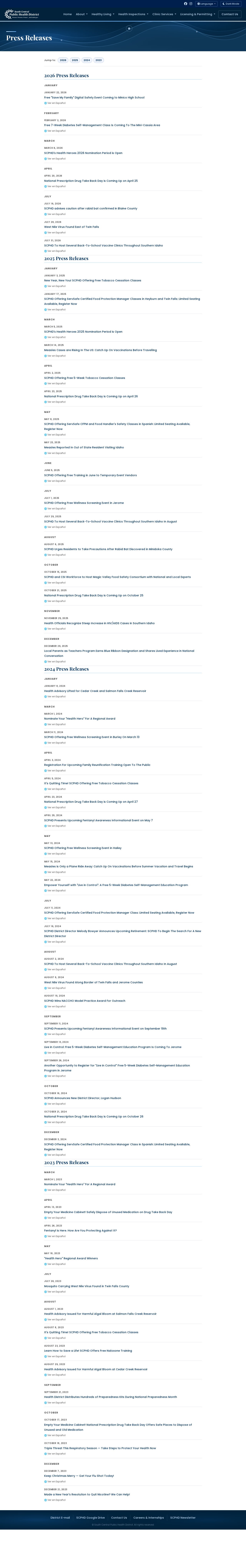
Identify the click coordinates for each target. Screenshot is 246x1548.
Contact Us (230, 14)
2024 (87, 60)
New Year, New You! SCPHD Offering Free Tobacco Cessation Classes (92, 280)
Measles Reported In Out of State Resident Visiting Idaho (84, 447)
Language (207, 3)
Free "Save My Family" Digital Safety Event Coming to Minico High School (94, 97)
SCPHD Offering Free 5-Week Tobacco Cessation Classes (84, 378)
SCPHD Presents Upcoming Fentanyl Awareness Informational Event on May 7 (98, 820)
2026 (63, 60)
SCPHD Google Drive (90, 1518)
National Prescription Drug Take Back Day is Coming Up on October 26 (93, 1116)
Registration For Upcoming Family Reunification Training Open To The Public (97, 765)
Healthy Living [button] (102, 14)
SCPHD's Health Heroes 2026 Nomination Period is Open (83, 153)
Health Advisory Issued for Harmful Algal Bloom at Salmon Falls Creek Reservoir (100, 1314)
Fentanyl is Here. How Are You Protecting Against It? (80, 1230)
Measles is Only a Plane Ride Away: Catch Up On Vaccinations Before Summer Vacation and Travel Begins (118, 866)
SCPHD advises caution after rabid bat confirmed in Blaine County (90, 208)
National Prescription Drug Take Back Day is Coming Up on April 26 (91, 396)
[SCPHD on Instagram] (190, 3)
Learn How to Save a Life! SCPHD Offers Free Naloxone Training (88, 1351)
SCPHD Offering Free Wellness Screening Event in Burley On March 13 (92, 737)
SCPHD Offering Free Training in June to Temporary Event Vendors (90, 475)
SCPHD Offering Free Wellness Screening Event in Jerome (84, 503)
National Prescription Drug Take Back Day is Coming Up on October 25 (93, 595)
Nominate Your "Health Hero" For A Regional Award (79, 719)
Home (67, 14)
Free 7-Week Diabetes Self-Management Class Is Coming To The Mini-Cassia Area (102, 125)
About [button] (81, 14)
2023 (99, 60)
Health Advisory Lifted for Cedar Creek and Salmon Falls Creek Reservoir (95, 691)
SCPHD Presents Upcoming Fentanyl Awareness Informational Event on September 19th (105, 1029)
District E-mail (60, 1518)
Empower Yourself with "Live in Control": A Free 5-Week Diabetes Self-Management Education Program (116, 885)
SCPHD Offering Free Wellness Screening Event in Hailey (82, 848)
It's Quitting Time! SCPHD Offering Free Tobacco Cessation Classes (91, 783)
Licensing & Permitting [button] (196, 14)
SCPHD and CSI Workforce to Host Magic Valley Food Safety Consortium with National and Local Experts (117, 577)
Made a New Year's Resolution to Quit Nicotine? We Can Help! (87, 1494)
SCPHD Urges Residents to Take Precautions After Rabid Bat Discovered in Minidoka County (108, 549)
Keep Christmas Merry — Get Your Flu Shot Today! (79, 1476)
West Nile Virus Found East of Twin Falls (71, 227)
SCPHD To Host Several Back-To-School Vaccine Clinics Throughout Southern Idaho (103, 245)
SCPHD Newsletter (183, 1518)
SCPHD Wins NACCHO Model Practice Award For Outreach (84, 1001)
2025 (75, 60)
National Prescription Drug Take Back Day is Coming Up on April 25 (91, 181)
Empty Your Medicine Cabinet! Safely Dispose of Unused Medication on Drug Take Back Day (108, 1212)
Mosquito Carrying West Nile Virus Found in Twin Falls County (86, 1286)
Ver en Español (56, 103)
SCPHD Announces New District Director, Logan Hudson (82, 1098)
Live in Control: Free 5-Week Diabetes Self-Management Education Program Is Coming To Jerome (112, 1047)
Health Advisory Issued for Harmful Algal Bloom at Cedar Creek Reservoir (96, 1369)
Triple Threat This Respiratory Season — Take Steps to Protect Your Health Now (100, 1448)
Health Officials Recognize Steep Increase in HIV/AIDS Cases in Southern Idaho (99, 623)
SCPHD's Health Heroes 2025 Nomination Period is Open (83, 332)
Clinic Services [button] (163, 14)
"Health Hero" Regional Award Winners (71, 1258)
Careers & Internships (148, 1518)
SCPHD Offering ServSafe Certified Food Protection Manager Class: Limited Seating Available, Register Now (119, 913)
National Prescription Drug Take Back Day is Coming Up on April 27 (91, 802)
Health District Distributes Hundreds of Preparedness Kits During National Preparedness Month (110, 1397)
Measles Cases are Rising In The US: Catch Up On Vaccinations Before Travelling (100, 350)
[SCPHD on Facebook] (185, 3)
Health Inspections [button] (132, 14)
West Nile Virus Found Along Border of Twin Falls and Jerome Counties (93, 982)
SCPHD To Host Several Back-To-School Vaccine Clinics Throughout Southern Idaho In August (110, 521)
